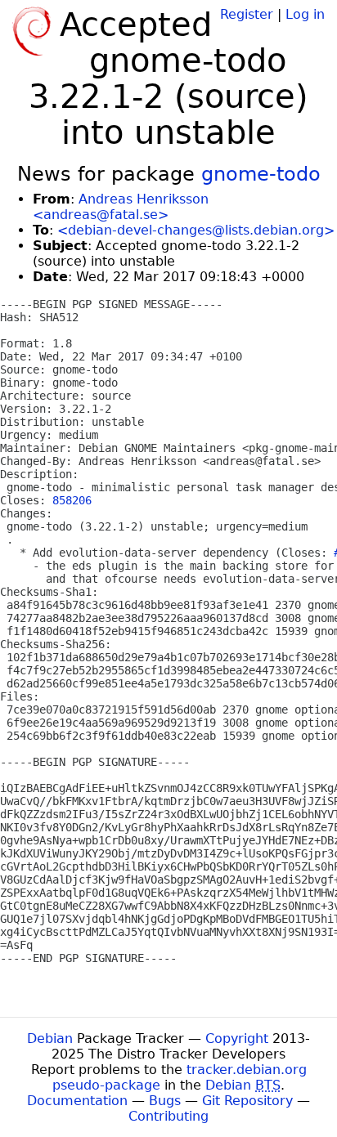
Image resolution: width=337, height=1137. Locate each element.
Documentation (77, 1100)
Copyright (236, 1038)
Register (246, 14)
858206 (72, 500)
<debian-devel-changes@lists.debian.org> (196, 230)
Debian (50, 1038)
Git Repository (247, 1100)
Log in (305, 14)
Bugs (165, 1100)
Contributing (168, 1116)
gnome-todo (261, 174)
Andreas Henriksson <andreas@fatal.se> (121, 206)
